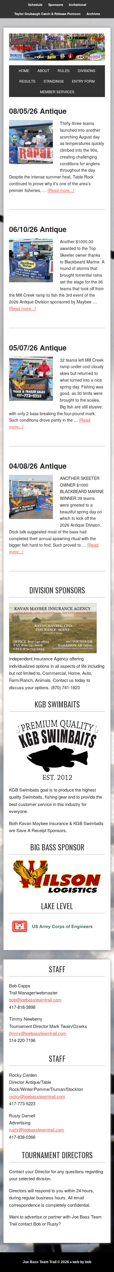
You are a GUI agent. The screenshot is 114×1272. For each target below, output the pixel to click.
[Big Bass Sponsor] (57, 876)
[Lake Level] (52, 931)
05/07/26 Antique (38, 347)
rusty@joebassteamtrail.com (36, 1129)
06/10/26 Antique (38, 229)
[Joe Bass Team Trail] (57, 47)
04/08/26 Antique (38, 465)
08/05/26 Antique (38, 111)
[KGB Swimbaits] (57, 751)
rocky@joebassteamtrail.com (37, 1096)
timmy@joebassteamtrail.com (37, 1033)
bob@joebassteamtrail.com (35, 999)
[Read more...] (61, 190)
